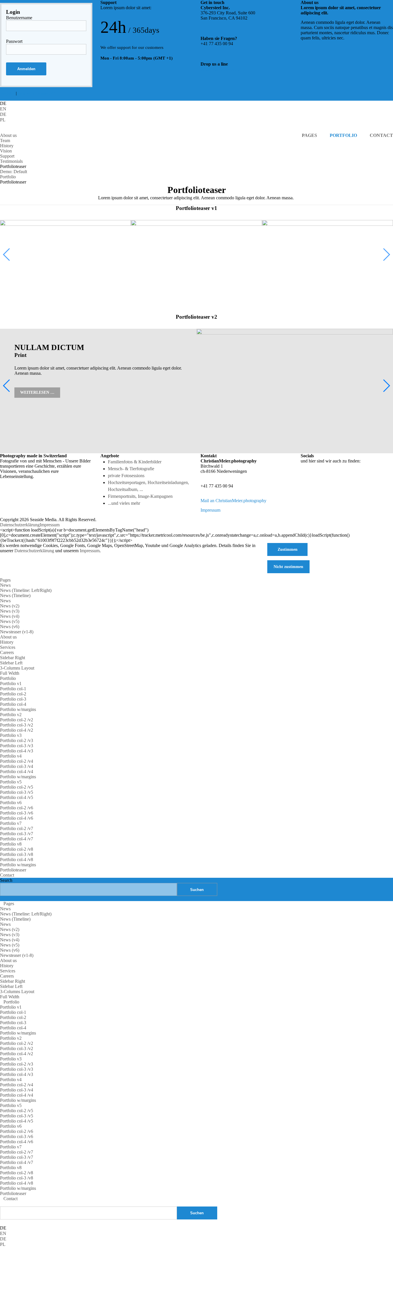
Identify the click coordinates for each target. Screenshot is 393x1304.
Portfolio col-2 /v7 (16, 828)
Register (7, 93)
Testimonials (11, 161)
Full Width (9, 673)
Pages (5, 580)
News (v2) (9, 605)
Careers (7, 652)
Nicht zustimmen (288, 566)
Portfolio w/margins (18, 709)
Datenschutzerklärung (20, 524)
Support (7, 156)
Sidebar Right (12, 657)
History (7, 145)
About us (8, 135)
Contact (7, 875)
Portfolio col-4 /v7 (16, 838)
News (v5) (9, 621)
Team (5, 140)
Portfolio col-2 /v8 (16, 849)
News (5, 585)
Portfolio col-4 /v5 (16, 797)
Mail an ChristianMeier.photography (233, 500)
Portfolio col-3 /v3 (16, 745)
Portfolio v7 (11, 823)
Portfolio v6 (11, 802)
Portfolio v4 (11, 756)
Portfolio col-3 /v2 (16, 724)
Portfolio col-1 (13, 688)
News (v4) (9, 616)
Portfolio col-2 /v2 (16, 719)
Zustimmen (287, 549)
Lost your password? (36, 93)
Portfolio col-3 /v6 (16, 812)
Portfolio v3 (11, 735)
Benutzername (19, 17)
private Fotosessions (126, 475)
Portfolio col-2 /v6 (16, 807)
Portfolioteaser (13, 869)
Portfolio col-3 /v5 (16, 792)
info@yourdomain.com (222, 69)
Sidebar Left (11, 662)
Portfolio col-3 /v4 (16, 766)
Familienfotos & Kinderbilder (134, 461)
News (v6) (9, 626)
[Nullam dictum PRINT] (196, 258)
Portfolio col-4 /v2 (16, 730)
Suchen (197, 1213)
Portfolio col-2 (13, 693)
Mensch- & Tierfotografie (131, 468)
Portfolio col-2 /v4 (16, 761)
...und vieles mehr (124, 503)
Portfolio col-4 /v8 (16, 859)
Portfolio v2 (11, 714)
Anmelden (26, 69)
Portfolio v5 (11, 781)
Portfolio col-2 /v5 (16, 787)
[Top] (1, 1203)
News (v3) (9, 611)
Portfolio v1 (11, 683)
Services (7, 647)
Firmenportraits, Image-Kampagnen (140, 496)
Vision (6, 150)
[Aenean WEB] (65, 258)
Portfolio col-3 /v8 (16, 854)
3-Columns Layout (17, 668)
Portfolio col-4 (13, 704)
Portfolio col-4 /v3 (16, 750)
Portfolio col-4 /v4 (16, 771)
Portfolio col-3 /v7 (16, 833)
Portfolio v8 (11, 844)
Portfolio (8, 678)
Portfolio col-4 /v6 (16, 818)
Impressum (210, 510)
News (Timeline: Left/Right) (25, 590)
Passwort (14, 41)
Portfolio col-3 (13, 699)
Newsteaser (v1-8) (16, 631)
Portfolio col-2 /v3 (16, 740)
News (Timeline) (15, 595)
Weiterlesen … (37, 392)
